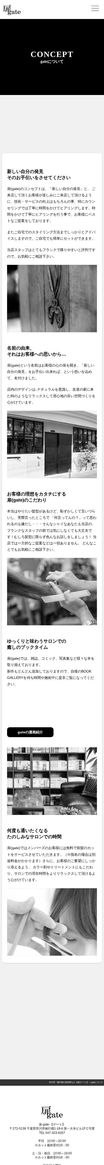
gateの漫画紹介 (30, 732)
